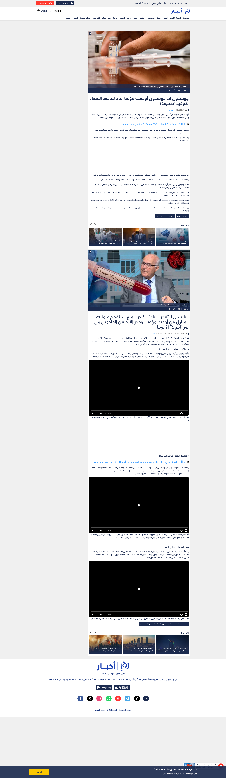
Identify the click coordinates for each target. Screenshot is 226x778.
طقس (141, 18)
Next (91, 225)
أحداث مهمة (85, 18)
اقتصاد (122, 18)
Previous (95, 225)
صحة (159, 18)
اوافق (39, 772)
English (44, 11)
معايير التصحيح (100, 710)
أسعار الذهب (175, 18)
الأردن (165, 18)
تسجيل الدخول (64, 3)
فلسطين (151, 18)
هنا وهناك (106, 18)
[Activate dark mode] (58, 11)
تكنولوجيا (96, 18)
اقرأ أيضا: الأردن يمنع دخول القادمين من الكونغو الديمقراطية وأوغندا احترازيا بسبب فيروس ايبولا (139, 462)
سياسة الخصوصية (169, 773)
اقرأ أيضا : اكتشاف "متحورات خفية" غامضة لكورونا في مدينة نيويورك (153, 124)
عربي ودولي (132, 18)
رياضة (115, 18)
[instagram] (99, 698)
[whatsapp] (109, 698)
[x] (90, 698)
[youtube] (118, 698)
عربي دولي (170, 110)
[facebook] (80, 698)
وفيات (68, 18)
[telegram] (127, 698)
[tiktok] (137, 698)
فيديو (75, 18)
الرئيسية (186, 18)
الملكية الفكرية (112, 710)
